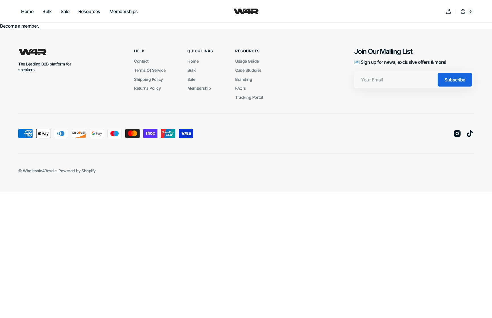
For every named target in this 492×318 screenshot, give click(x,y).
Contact (141, 61)
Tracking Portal (249, 97)
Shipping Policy (148, 79)
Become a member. (19, 26)
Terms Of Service (149, 70)
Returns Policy (147, 88)
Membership (199, 88)
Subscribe (454, 80)
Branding (243, 79)
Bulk (191, 70)
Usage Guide (247, 61)
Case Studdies (248, 70)
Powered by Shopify (76, 170)
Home (192, 61)
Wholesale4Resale (39, 170)
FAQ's (240, 88)
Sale (191, 79)
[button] (448, 11)
